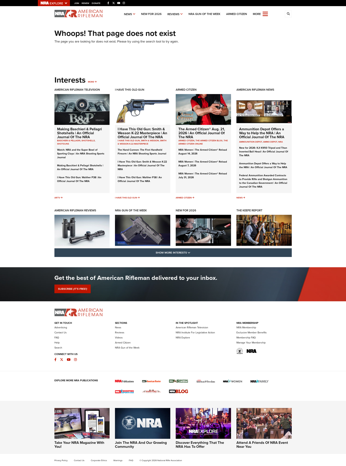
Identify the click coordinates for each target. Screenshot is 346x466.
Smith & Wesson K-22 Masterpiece (142, 142)
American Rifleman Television (77, 90)
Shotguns (63, 143)
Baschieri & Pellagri (68, 140)
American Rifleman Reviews (75, 210)
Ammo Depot (270, 141)
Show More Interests (192, 252)
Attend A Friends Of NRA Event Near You (262, 444)
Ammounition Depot (250, 141)
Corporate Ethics (99, 460)
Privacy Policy (61, 460)
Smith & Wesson (150, 140)
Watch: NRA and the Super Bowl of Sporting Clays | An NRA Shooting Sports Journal (80, 153)
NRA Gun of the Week (204, 14)
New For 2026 (151, 14)
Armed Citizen (236, 14)
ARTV (57, 197)
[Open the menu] (265, 14)
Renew (85, 3)
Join (76, 3)
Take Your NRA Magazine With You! (79, 444)
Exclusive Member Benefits (251, 332)
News (128, 14)
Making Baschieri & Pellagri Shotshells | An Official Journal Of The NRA (79, 132)
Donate (96, 3)
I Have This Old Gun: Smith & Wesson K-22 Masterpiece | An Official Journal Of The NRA (142, 132)
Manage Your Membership (251, 342)
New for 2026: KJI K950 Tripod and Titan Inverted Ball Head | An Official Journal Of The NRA (263, 151)
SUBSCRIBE (72, 289)
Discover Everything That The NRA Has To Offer (200, 444)
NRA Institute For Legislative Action (195, 332)
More (91, 81)
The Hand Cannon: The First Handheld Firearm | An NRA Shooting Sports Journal (142, 151)
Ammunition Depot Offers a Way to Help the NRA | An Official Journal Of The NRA (261, 132)
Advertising (60, 327)
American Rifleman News (255, 90)
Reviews (173, 14)
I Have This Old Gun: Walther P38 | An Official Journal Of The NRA (79, 179)
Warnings (118, 460)
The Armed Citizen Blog (209, 140)
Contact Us (60, 332)
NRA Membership (246, 327)
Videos (119, 337)
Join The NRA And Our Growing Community (141, 444)
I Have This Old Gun (129, 90)
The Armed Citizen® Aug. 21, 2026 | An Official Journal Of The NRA (201, 132)
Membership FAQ (246, 337)
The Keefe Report (249, 210)
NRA (280, 141)
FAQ (56, 337)
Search (58, 347)
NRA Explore (183, 337)
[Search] (288, 13)
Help (57, 342)
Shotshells (88, 140)
